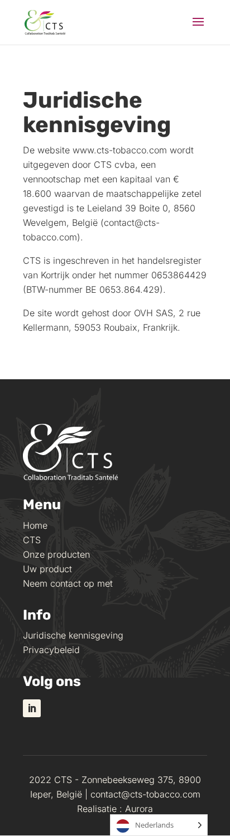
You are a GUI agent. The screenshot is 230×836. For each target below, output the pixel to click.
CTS (32, 539)
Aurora (139, 808)
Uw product (47, 568)
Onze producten (56, 554)
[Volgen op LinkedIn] (32, 708)
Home (35, 525)
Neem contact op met (68, 583)
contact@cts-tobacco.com (145, 794)
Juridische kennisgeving (73, 635)
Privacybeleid (51, 649)
